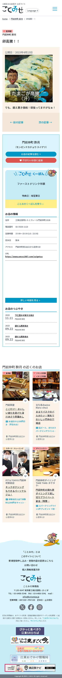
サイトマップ (35, 621)
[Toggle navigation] (55, 8)
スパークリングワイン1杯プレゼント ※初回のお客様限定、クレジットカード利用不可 (46, 507)
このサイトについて (31, 556)
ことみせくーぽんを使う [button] (30, 203)
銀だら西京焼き (21, 325)
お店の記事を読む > (31, 154)
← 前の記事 (16, 122)
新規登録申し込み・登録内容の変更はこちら (31, 560)
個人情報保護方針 (31, 569)
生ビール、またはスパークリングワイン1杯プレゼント (46, 429)
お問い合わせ (31, 565)
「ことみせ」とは (31, 551)
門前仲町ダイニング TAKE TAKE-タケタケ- (46, 483)
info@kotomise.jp (31, 596)
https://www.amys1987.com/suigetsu (24, 256)
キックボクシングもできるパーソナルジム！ (16, 490)
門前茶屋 (10, 404)
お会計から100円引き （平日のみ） (15, 423)
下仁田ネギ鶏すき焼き (24, 315)
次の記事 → (45, 122)
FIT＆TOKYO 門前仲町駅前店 (16, 482)
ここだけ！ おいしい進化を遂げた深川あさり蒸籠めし (15, 412)
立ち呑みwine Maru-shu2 (43, 406)
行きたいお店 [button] (30, 160)
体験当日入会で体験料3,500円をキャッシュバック (16, 501)
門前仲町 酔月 (17, 18)
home (5, 18)
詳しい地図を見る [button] (31, 300)
